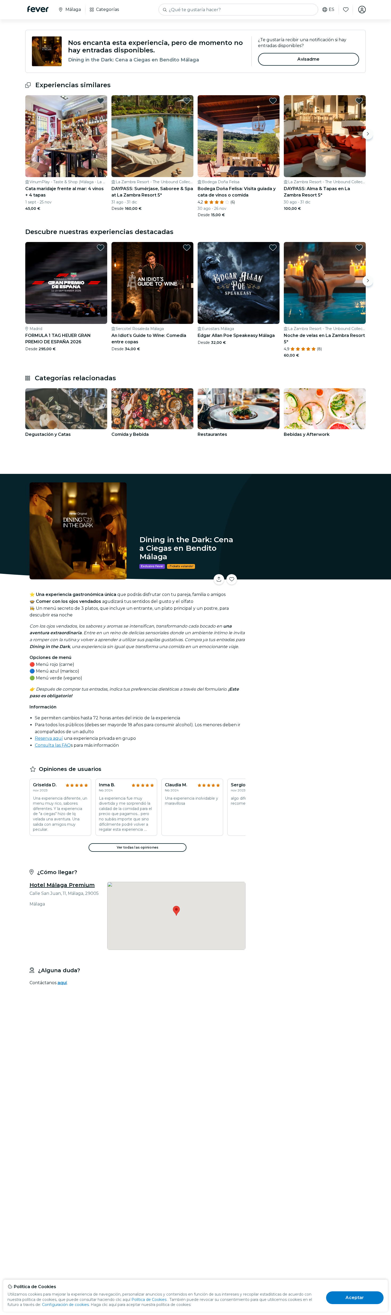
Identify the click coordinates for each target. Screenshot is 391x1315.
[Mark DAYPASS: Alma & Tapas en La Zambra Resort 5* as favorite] (359, 100)
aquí (62, 982)
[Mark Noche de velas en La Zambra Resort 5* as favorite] (359, 247)
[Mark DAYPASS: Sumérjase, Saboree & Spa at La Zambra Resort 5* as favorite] (186, 100)
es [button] (331, 9)
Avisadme (308, 59)
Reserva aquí (49, 738)
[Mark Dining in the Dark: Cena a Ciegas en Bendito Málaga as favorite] (231, 579)
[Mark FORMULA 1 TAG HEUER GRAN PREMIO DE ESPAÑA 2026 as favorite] (100, 247)
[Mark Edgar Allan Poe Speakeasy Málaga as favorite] (272, 247)
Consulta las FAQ (53, 745)
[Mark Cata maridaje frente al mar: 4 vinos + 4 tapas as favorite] (100, 100)
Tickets (306, 576)
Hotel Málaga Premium (62, 885)
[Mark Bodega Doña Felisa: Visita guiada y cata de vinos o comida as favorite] (272, 100)
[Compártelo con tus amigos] (219, 579)
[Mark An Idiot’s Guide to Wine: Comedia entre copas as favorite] (186, 247)
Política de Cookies (149, 1299)
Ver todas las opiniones (137, 847)
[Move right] (368, 134)
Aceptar (355, 1297)
